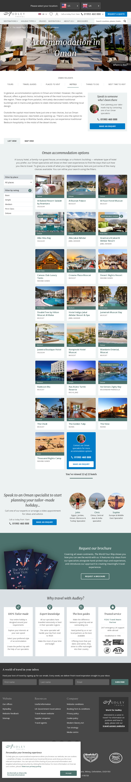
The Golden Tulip (77, 423)
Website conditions (75, 704)
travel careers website (114, 726)
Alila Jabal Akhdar (77, 237)
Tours (10, 84)
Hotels (73, 84)
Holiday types (28, 21)
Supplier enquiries (42, 718)
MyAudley (7, 709)
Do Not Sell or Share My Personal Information (17, 774)
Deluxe (8, 213)
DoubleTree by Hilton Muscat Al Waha (48, 314)
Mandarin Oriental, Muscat (109, 351)
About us (68, 21)
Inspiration (53, 21)
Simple (8, 199)
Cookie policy (72, 718)
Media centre (72, 732)
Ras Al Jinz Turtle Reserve (77, 388)
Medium (8, 204)
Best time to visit (117, 84)
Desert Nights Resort (111, 275)
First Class (9, 208)
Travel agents (41, 722)
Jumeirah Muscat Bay (111, 312)
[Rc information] (58, 216)
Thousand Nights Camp (49, 458)
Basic (7, 195)
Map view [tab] (29, 141)
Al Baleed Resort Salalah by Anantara (49, 202)
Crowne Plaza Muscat (80, 275)
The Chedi (42, 423)
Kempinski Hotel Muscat (77, 351)
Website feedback (11, 713)
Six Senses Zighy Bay (110, 386)
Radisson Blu (43, 386)
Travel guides (29, 84)
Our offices (7, 704)
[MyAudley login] (56, 14)
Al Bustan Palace (77, 200)
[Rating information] (29, 190)
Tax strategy (72, 727)
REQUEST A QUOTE (116, 14)
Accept (68, 773)
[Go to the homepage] (14, 14)
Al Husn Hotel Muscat (111, 200)
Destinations (10, 21)
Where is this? (120, 65)
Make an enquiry (107, 126)
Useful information (43, 704)
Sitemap (6, 718)
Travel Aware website (44, 713)
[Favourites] (51, 14)
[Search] (125, 21)
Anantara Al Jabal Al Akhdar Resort (110, 239)
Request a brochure (95, 576)
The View (104, 423)
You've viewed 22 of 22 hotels (81, 474)
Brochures (82, 21)
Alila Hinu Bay (44, 237)
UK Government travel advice (48, 709)
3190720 (85, 775)
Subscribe (120, 682)
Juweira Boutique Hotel (49, 349)
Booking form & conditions (78, 709)
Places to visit (53, 84)
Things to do (92, 84)
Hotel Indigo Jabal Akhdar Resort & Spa (79, 314)
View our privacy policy (31, 766)
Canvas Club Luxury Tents (47, 276)
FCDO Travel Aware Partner (112, 620)
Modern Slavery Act (75, 722)
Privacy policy (73, 713)
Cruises (42, 21)
